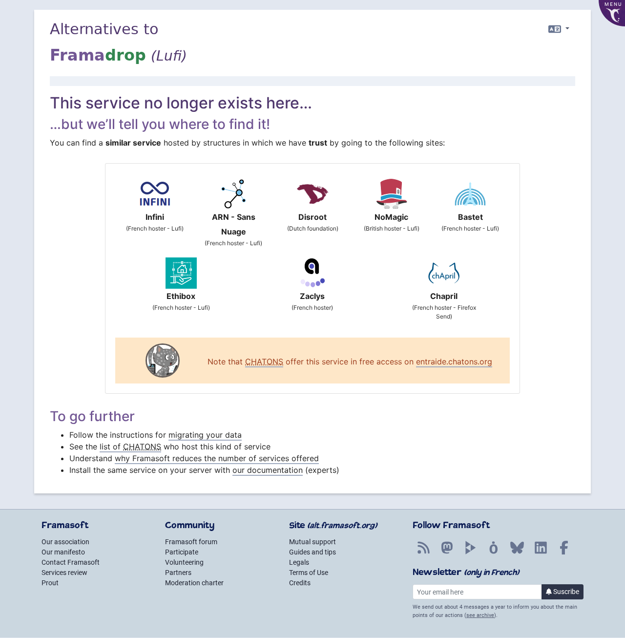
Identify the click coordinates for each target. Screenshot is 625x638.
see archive (480, 615)
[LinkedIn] (540, 553)
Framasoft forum (191, 542)
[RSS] (423, 553)
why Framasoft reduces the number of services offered (217, 458)
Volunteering (184, 562)
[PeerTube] (470, 553)
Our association (65, 542)
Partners (178, 572)
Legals (299, 562)
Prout (50, 583)
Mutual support (312, 542)
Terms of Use (308, 572)
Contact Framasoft (71, 562)
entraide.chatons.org (454, 361)
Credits (300, 583)
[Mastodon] (447, 553)
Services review (64, 572)
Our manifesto (63, 552)
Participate (181, 552)
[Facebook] (564, 553)
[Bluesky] (517, 553)
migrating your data (205, 435)
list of (130, 446)
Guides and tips (312, 552)
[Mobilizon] (493, 553)
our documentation (267, 470)
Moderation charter (194, 583)
